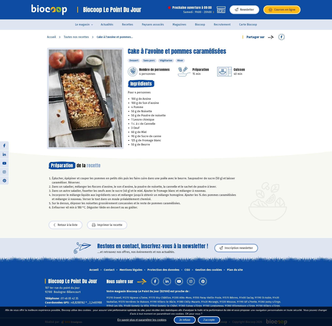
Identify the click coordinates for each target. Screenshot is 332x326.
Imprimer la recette (109, 225)
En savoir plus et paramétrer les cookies (141, 319)
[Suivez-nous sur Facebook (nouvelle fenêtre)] (4, 145)
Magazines (179, 24)
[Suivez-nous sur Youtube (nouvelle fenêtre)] (4, 163)
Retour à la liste (67, 225)
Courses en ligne (284, 9)
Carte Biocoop (248, 24)
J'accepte (209, 319)
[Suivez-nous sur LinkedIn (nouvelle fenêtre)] (4, 154)
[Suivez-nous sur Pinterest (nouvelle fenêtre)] (4, 180)
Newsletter (247, 9)
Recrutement (222, 24)
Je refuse (184, 319)
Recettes (127, 24)
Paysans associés (153, 24)
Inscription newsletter (239, 248)
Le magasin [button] (82, 24)
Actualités (107, 24)
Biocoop (200, 24)
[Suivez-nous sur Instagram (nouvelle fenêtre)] (4, 171)
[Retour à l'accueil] (49, 9)
